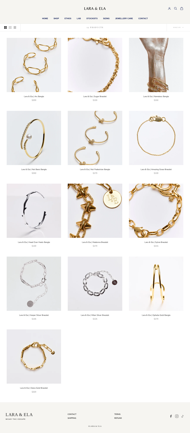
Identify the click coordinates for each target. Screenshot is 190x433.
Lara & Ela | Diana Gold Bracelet (34, 388)
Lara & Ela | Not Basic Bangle (34, 169)
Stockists (92, 18)
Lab (79, 18)
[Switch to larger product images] (5, 27)
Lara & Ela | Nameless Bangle (156, 96)
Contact (143, 18)
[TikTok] (182, 416)
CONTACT (72, 414)
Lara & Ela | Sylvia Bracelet (156, 242)
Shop (56, 18)
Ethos (68, 18)
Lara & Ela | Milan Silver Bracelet (95, 315)
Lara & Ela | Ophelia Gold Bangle (156, 315)
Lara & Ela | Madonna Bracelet (95, 242)
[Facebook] (171, 416)
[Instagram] (177, 416)
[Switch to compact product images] (15, 27)
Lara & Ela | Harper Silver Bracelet (34, 315)
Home (45, 18)
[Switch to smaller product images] (10, 27)
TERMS (117, 414)
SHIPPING (72, 418)
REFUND (118, 418)
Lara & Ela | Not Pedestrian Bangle (95, 169)
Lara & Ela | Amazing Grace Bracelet (156, 169)
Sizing (106, 18)
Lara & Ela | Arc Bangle (34, 96)
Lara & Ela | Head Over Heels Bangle (34, 242)
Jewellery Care (124, 18)
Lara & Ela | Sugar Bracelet (95, 96)
